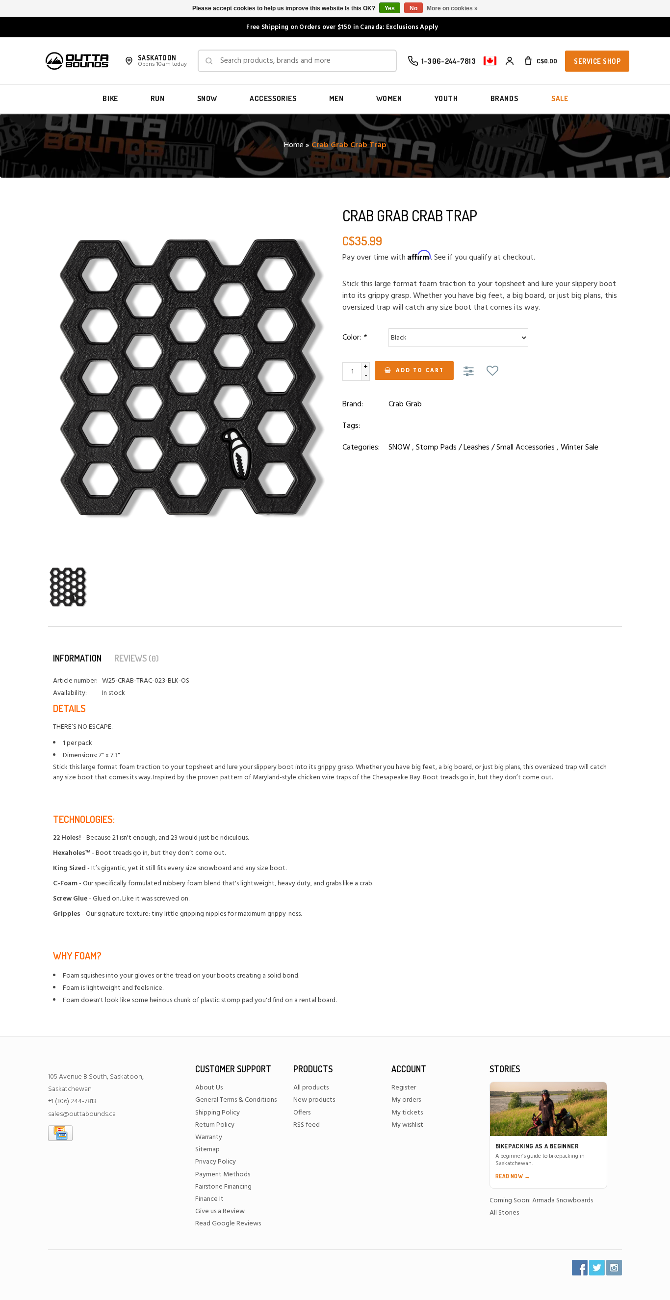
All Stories (504, 1213)
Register (403, 1087)
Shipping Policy (217, 1112)
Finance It (209, 1199)
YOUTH (446, 98)
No (413, 8)
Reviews (136, 658)
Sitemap (207, 1149)
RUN (158, 98)
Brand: (352, 404)
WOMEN (389, 98)
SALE (559, 98)
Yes (390, 8)
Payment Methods (222, 1174)
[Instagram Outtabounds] (614, 1267)
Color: (354, 337)
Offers (301, 1112)
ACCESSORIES (273, 98)
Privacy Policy (215, 1161)
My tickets (407, 1112)
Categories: (361, 447)
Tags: (351, 426)
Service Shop (597, 61)
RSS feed (306, 1125)
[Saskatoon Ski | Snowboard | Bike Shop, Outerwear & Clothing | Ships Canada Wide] (77, 61)
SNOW (207, 98)
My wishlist (407, 1125)
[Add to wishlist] (492, 372)
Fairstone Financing (223, 1187)
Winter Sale (579, 447)
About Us (209, 1087)
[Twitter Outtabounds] (597, 1267)
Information (77, 658)
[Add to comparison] (470, 372)
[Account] (509, 60)
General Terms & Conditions (236, 1100)
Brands (504, 98)
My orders (406, 1100)
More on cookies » (452, 8)
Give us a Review (220, 1211)
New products (314, 1100)
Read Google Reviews (228, 1223)
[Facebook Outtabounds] (580, 1267)
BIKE (110, 98)
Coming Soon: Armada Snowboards (541, 1200)
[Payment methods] (60, 1133)
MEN (336, 98)
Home (294, 145)
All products (311, 1087)
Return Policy (214, 1125)
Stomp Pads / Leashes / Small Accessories (485, 447)
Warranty (208, 1137)
